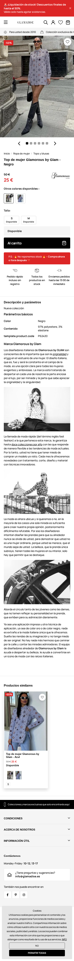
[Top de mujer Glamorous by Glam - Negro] (10, 775)
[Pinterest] (16, 895)
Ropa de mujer (21, 153)
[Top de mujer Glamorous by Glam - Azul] (18, 775)
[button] (70, 8)
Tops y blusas (41, 153)
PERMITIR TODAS (37, 953)
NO (37, 945)
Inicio (7, 153)
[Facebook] (7, 895)
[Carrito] (68, 22)
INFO (64, 939)
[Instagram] (24, 895)
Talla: (7, 210)
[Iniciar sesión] (53, 22)
